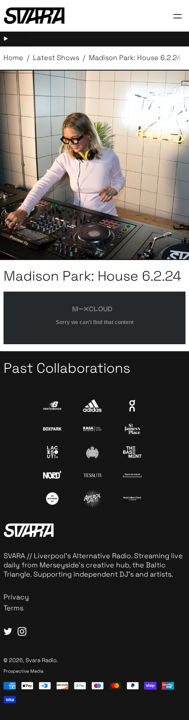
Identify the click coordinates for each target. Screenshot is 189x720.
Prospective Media (24, 671)
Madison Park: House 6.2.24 (135, 57)
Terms (13, 608)
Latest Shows (56, 57)
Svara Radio (41, 660)
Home (13, 57)
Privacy (16, 597)
